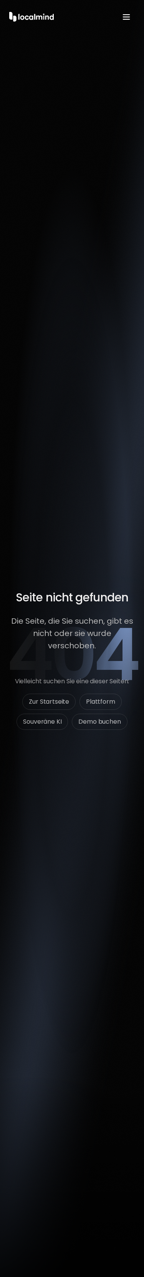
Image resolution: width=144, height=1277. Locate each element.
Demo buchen (99, 721)
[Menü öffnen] (126, 16)
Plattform (100, 701)
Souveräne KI (42, 721)
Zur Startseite (49, 701)
